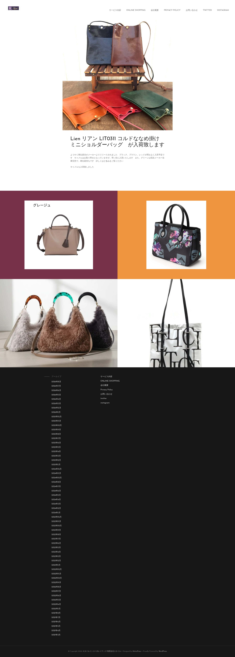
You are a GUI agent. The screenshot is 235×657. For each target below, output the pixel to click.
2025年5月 (56, 447)
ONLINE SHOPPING (135, 10)
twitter (207, 10)
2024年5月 (56, 495)
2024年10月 (57, 478)
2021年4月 (56, 631)
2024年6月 (56, 491)
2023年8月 (56, 535)
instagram (223, 10)
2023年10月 (57, 526)
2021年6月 (56, 622)
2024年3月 (56, 504)
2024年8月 (56, 482)
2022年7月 (56, 591)
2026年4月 (56, 399)
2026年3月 (56, 404)
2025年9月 (56, 430)
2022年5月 (56, 600)
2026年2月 (56, 408)
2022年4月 (56, 604)
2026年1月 (56, 412)
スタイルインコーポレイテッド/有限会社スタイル (102, 651)
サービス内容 (115, 10)
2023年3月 (56, 556)
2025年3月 (56, 456)
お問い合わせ (192, 10)
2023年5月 (56, 548)
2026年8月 (56, 382)
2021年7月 (56, 617)
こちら (107, 161)
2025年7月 (56, 438)
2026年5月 (56, 395)
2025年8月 (56, 434)
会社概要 (155, 10)
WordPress (163, 651)
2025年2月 (56, 460)
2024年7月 (56, 487)
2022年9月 (56, 583)
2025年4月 (56, 452)
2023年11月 (56, 521)
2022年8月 (56, 587)
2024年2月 (56, 508)
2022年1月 (56, 609)
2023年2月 (56, 561)
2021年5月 (56, 626)
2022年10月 (57, 578)
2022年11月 (56, 574)
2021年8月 (56, 613)
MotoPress (137, 651)
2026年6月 (56, 390)
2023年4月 (56, 552)
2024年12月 (57, 469)
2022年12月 (57, 569)
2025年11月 (56, 421)
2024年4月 (56, 500)
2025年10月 (57, 425)
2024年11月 (56, 473)
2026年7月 (56, 386)
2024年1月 (56, 513)
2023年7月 (56, 539)
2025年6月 (56, 443)
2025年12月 (57, 417)
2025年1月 (56, 465)
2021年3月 (56, 635)
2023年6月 (56, 543)
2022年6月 (56, 596)
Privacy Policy (172, 10)
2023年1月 (56, 565)
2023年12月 (57, 517)
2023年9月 (56, 530)
